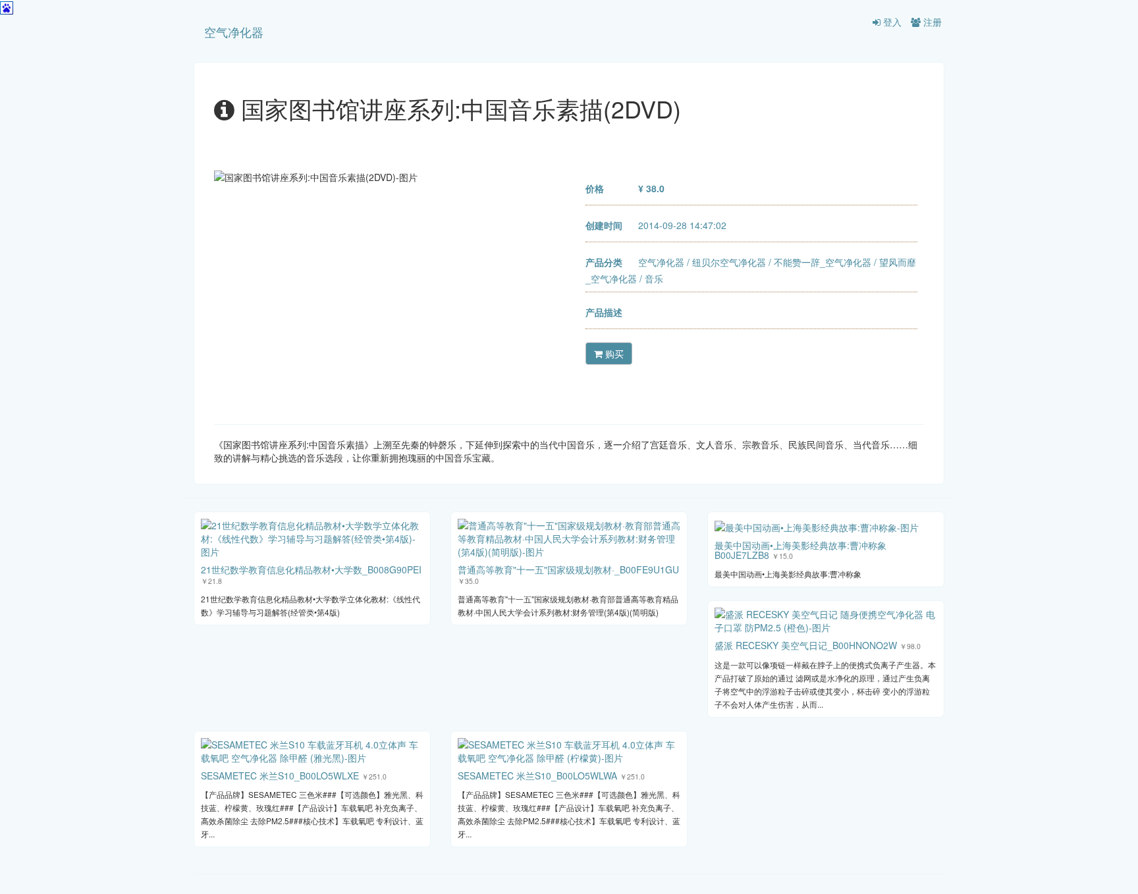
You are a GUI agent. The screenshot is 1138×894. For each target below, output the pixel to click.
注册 (931, 21)
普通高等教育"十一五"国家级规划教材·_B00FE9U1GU (568, 569)
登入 (891, 21)
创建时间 (603, 225)
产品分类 (603, 262)
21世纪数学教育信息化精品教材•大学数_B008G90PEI (311, 569)
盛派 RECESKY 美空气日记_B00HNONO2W (806, 645)
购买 (613, 353)
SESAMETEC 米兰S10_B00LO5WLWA (537, 775)
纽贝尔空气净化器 (729, 262)
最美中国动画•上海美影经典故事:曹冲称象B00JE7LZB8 (800, 550)
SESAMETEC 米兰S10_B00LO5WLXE (280, 775)
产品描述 (603, 312)
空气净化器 (233, 31)
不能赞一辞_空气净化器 (822, 262)
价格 (594, 188)
